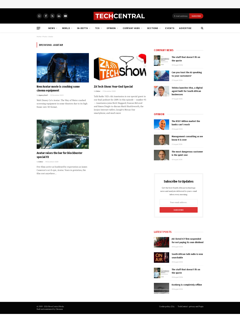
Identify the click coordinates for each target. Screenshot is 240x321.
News (51, 28)
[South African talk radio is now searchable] (161, 257)
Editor (98, 91)
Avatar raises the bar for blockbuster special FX (59, 155)
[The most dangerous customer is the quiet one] (161, 155)
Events (169, 28)
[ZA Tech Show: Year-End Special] (120, 67)
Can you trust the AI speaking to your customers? (187, 74)
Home (39, 36)
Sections (152, 28)
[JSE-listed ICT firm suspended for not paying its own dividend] (161, 242)
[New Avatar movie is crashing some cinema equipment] (63, 67)
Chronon (59, 309)
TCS (97, 28)
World (66, 28)
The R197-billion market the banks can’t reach (186, 123)
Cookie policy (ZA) (166, 306)
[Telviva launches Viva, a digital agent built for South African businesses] (161, 91)
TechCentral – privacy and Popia (190, 306)
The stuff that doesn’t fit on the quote (186, 59)
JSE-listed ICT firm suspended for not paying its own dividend (187, 240)
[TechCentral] (120, 16)
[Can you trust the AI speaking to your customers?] (161, 76)
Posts (45, 36)
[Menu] (38, 28)
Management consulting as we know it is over (187, 138)
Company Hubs (131, 28)
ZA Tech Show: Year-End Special (113, 86)
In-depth (82, 28)
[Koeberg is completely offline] (161, 288)
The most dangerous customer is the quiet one (187, 153)
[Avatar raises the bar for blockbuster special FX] (63, 134)
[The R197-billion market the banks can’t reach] (161, 124)
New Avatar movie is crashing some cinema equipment (58, 88)
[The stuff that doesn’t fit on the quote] (161, 60)
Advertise (185, 28)
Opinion (111, 28)
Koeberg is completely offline (187, 284)
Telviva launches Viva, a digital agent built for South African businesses (187, 91)
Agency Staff (43, 95)
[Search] (201, 28)
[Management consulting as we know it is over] (161, 140)
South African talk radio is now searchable (187, 256)
